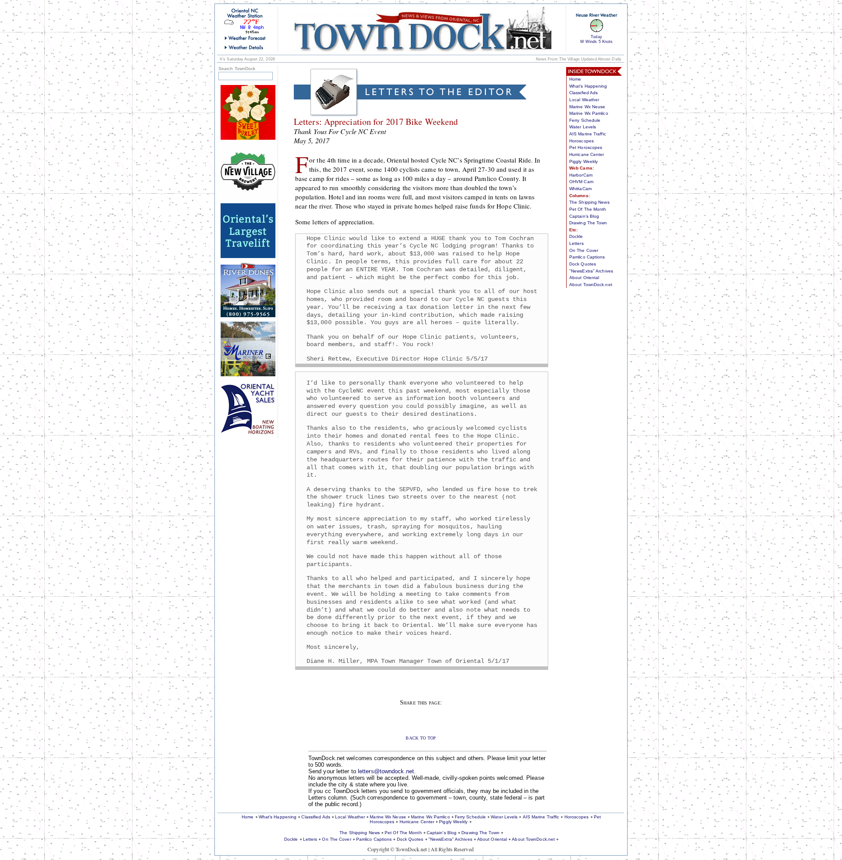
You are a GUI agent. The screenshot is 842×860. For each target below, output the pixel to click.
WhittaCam (580, 188)
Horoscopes (581, 140)
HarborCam (580, 175)
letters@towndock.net (386, 771)
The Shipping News (589, 202)
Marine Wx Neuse (587, 106)
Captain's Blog (584, 216)
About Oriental (584, 277)
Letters (576, 243)
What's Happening (588, 86)
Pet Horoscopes (585, 147)
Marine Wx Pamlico (588, 113)
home (423, 29)
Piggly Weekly (583, 161)
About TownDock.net (590, 284)
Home (575, 79)
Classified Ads (583, 92)
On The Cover (583, 250)
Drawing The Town (588, 222)
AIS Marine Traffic (587, 133)
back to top (421, 737)
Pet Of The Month (588, 209)
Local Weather (584, 99)
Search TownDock (237, 69)
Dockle (576, 236)
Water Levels (582, 126)
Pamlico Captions (587, 257)
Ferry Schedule (584, 120)
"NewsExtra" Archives (591, 271)
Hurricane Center (586, 154)
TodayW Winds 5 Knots (596, 39)
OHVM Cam (581, 181)
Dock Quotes (582, 264)
